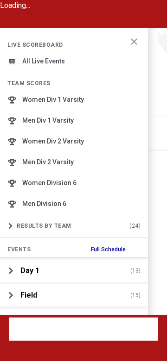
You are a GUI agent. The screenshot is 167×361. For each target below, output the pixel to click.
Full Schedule (108, 249)
